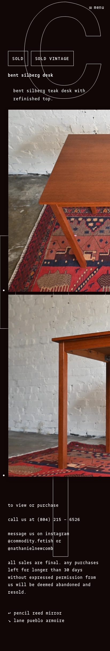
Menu (99, 7)
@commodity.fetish (30, 540)
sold (18, 58)
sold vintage (52, 58)
